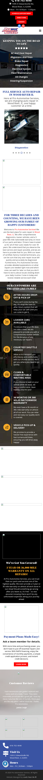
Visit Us (15, 752)
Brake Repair (21, 61)
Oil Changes (21, 76)
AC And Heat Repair (21, 53)
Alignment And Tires (22, 57)
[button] (40, 30)
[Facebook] (19, 25)
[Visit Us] (6, 754)
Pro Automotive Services (25, 229)
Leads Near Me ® (29, 777)
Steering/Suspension (21, 80)
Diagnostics (21, 65)
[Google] (23, 25)
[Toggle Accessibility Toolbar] (5, 763)
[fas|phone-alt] (6, 745)
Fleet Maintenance (21, 72)
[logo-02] (10, 31)
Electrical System (21, 68)
